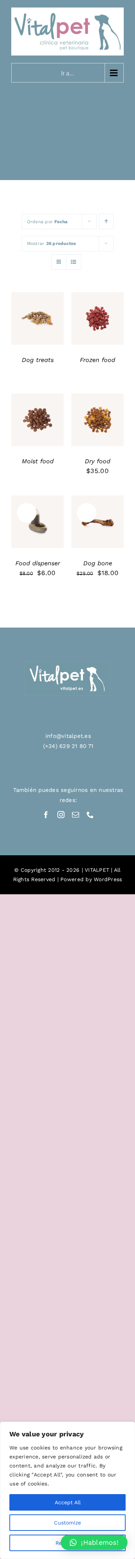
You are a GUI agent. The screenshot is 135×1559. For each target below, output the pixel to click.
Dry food (97, 461)
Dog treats (38, 359)
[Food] (37, 318)
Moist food (38, 461)
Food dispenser (37, 563)
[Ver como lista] (73, 262)
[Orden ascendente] (106, 221)
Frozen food (97, 359)
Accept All (68, 1502)
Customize (67, 1523)
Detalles (38, 323)
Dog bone (97, 563)
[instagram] (60, 814)
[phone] (90, 814)
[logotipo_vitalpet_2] (67, 664)
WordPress (108, 879)
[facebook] (46, 814)
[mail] (75, 814)
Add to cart (95, 418)
